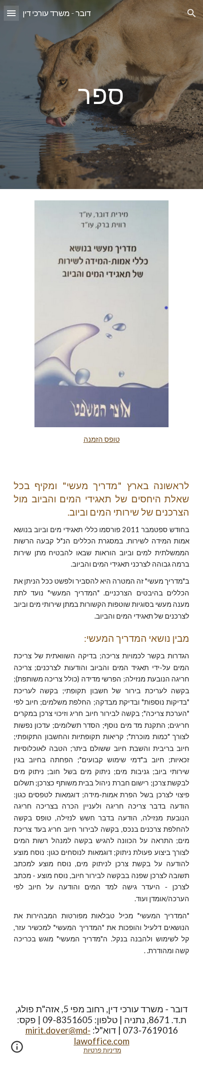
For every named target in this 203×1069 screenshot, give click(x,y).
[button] (11, 13)
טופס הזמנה (102, 439)
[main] (102, 94)
